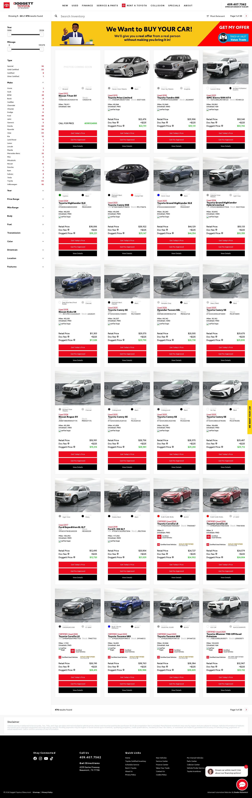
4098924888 (90, 123)
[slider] (9, 34)
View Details (78, 146)
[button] (147, 66)
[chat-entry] (242, 784)
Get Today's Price (78, 133)
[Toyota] (7, 5)
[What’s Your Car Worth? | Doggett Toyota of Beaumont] (151, 33)
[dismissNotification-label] (246, 766)
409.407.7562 (236, 4)
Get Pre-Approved (78, 139)
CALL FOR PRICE (66, 123)
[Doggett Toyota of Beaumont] (23, 5)
